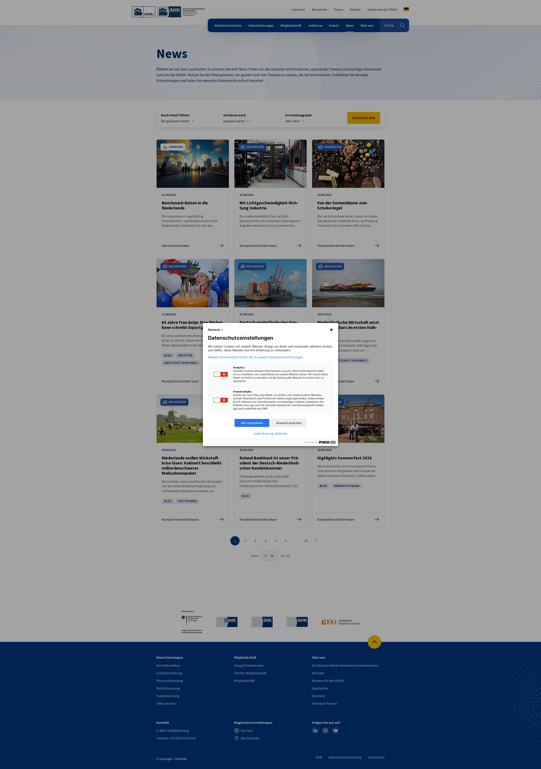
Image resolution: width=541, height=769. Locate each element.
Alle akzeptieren (252, 423)
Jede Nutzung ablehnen (270, 433)
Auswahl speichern (289, 423)
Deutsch (214, 329)
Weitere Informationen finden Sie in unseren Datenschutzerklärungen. (255, 357)
